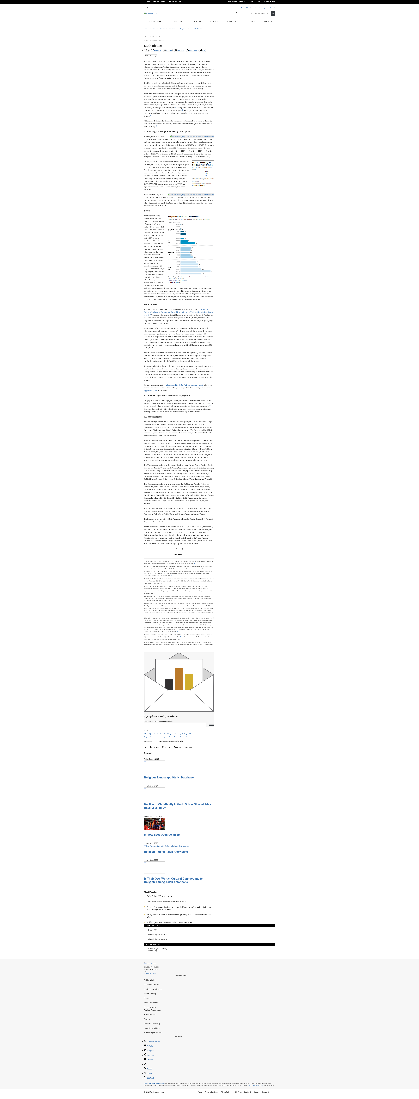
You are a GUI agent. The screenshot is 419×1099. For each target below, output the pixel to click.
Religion (147, 998)
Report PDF (152, 930)
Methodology (153, 950)
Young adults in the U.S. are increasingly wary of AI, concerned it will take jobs (179, 915)
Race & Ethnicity (150, 993)
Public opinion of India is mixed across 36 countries (169, 922)
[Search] (273, 13)
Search (236, 12)
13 (182, 110)
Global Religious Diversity (154, 40)
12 (175, 107)
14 (150, 115)
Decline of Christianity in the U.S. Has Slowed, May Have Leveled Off (177, 806)
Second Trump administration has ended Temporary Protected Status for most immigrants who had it (179, 908)
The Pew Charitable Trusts (255, 1085)
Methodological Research (153, 1033)
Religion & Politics (189, 734)
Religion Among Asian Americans (166, 851)
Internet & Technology (152, 1024)
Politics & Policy (150, 980)
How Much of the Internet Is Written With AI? (167, 901)
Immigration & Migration (153, 989)
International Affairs (151, 984)
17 (210, 405)
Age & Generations (151, 1003)
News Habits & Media (152, 1028)
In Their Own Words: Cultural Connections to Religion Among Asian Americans (173, 880)
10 (204, 88)
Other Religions (148, 734)
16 (207, 333)
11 (165, 101)
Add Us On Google (151, 56)
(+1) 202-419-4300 (150, 973)
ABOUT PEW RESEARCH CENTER (154, 1083)
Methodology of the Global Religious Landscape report (184, 385)
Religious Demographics (181, 737)
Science (147, 1019)
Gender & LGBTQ (150, 1007)
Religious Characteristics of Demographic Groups (158, 737)
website (181, 637)
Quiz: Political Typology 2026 (159, 896)
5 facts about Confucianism (162, 834)
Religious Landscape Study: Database (169, 777)
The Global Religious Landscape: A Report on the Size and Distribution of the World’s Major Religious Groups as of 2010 (178, 312)
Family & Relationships (152, 1010)
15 (156, 126)
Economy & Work (150, 1014)
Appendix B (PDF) (150, 390)
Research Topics (154, 21)
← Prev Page (179, 549)
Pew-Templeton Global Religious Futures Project (168, 734)
